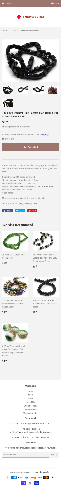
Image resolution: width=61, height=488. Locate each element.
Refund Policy (31, 409)
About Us (31, 402)
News (30, 398)
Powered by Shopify (41, 472)
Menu (8, 3)
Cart (57, 3)
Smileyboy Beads (23, 472)
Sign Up (54, 455)
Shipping (6, 127)
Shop (30, 395)
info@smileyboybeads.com (37, 423)
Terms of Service (30, 413)
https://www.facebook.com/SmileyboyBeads (31, 432)
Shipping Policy (30, 406)
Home (4, 30)
